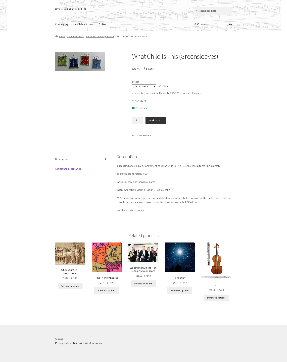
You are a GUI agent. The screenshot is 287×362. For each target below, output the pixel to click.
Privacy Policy (63, 343)
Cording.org (62, 24)
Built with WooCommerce (87, 343)
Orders (102, 24)
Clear (166, 86)
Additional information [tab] (68, 168)
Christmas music (75, 36)
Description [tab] (61, 159)
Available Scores (83, 24)
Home (62, 36)
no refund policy (134, 210)
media (135, 81)
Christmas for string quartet (100, 36)
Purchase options (70, 285)
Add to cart (156, 120)
